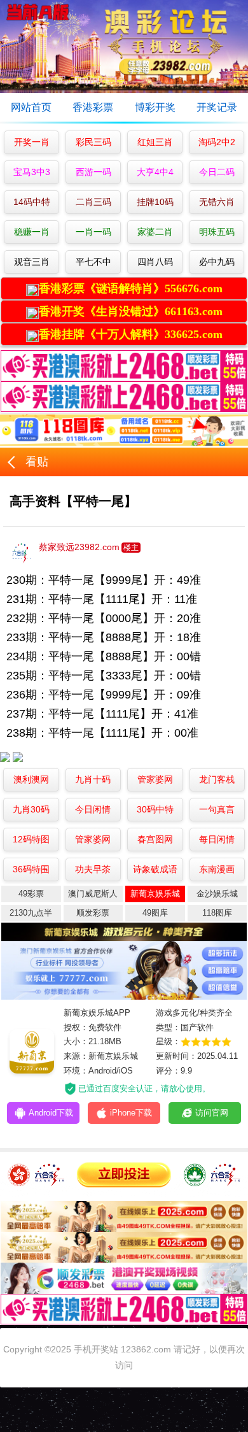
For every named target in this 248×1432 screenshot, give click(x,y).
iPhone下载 (158, 1112)
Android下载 (77, 1112)
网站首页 (31, 107)
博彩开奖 (155, 107)
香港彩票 (92, 107)
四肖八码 (155, 262)
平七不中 (93, 262)
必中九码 (217, 262)
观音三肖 (32, 262)
